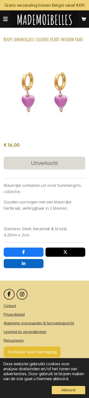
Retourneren (14, 340)
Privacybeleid (14, 314)
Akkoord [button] (68, 390)
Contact (10, 306)
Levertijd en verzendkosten (25, 332)
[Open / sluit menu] (5, 19)
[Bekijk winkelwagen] (83, 19)
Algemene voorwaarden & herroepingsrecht (39, 323)
